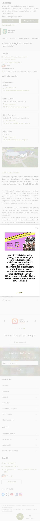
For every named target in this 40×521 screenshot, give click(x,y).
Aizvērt (20, 292)
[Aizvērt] (37, 227)
